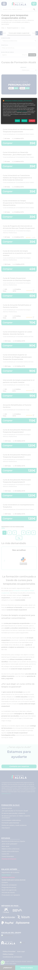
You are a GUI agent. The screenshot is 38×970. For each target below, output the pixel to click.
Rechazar (24, 120)
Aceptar (17, 120)
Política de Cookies (22, 111)
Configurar (32, 120)
